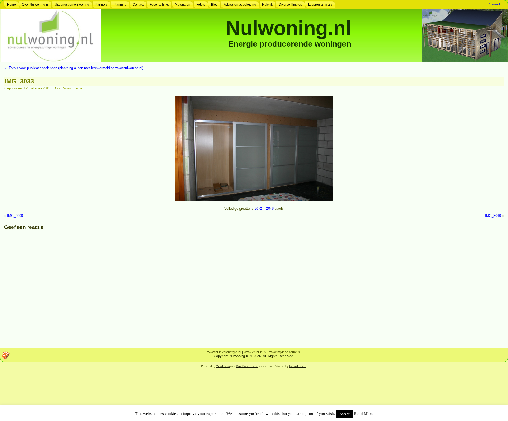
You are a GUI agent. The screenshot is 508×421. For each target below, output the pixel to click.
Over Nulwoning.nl (35, 4)
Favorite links (159, 4)
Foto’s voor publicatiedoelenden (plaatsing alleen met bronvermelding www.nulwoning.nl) (73, 68)
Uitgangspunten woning (72, 4)
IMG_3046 (493, 216)
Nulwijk (267, 4)
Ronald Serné (72, 88)
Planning (120, 4)
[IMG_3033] (254, 202)
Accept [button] (344, 414)
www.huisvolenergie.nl (224, 352)
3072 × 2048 (264, 208)
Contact (138, 4)
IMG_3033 (19, 81)
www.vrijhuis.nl (255, 352)
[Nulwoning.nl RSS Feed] (6, 355)
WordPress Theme (247, 366)
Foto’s (200, 4)
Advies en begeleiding (240, 4)
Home (11, 4)
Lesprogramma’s (320, 4)
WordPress (223, 366)
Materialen (182, 4)
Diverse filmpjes (290, 4)
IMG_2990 (15, 216)
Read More (363, 413)
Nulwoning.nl (288, 28)
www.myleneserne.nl (285, 352)
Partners (101, 4)
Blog (214, 4)
